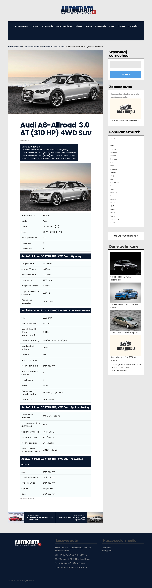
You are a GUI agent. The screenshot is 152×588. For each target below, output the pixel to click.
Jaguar (113, 172)
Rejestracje (100, 26)
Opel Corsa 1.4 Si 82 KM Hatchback (71, 567)
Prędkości (132, 26)
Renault (113, 199)
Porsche (113, 196)
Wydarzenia (47, 26)
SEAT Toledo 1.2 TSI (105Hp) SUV (125, 332)
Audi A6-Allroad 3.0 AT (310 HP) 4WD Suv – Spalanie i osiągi (49, 155)
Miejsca (79, 26)
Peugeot (113, 193)
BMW (112, 146)
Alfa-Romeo (115, 139)
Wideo (89, 26)
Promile (121, 26)
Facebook (106, 547)
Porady (35, 26)
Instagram (107, 550)
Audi (112, 142)
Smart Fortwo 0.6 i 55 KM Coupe (70, 563)
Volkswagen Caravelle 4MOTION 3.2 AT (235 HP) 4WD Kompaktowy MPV (125, 367)
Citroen (113, 156)
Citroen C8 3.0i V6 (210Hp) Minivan (71, 555)
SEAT (112, 206)
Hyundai (113, 169)
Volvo (112, 223)
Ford (112, 166)
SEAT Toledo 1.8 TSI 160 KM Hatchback (72, 559)
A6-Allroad (59, 46)
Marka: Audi (46, 46)
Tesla (112, 216)
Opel (112, 189)
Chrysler (113, 152)
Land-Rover (114, 183)
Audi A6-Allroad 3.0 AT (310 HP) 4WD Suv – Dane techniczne (49, 152)
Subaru (113, 209)
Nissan (113, 186)
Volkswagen (115, 219)
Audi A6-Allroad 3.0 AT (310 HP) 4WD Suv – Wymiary (45, 149)
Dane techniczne (64, 26)
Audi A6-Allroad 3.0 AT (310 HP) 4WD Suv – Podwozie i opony (50, 158)
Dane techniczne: (124, 246)
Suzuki (112, 213)
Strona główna (21, 26)
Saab (112, 203)
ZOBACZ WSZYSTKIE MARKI (126, 236)
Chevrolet (114, 149)
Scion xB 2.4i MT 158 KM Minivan (124, 120)
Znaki (111, 26)
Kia (111, 179)
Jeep (112, 176)
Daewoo (113, 159)
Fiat (111, 162)
